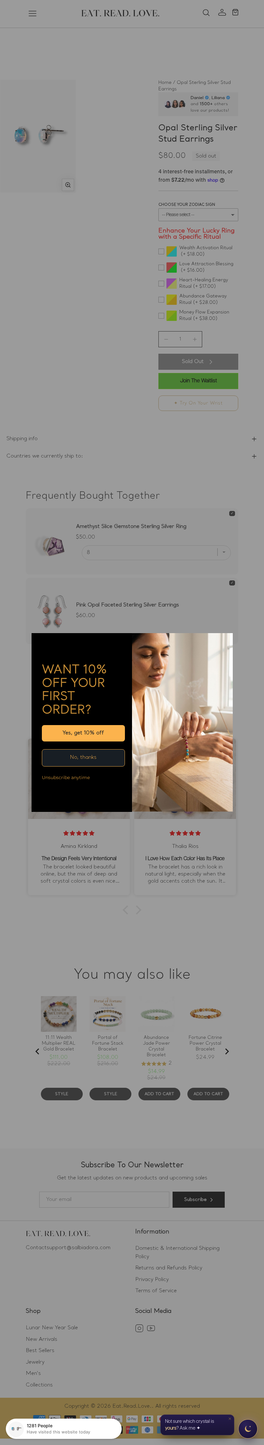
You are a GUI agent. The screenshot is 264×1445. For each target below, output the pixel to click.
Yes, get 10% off (83, 733)
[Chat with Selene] (248, 1429)
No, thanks (83, 757)
